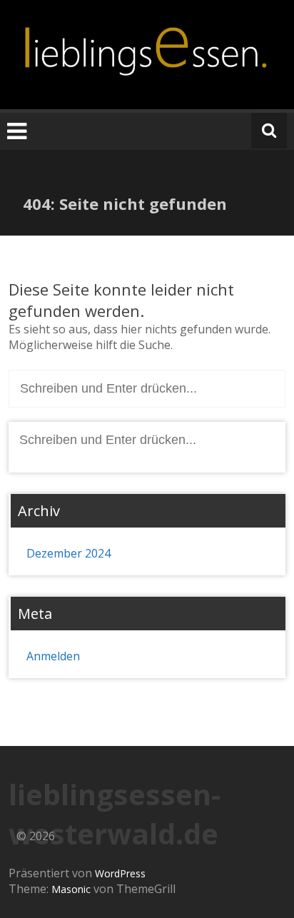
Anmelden (53, 656)
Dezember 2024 (68, 553)
